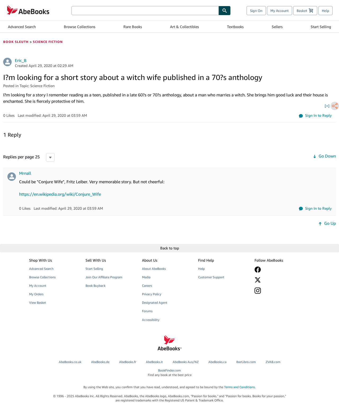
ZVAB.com (273, 362)
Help (325, 10)
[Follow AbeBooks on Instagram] (279, 291)
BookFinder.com (169, 372)
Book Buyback (95, 286)
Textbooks (235, 26)
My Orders (36, 294)
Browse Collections (79, 26)
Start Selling (321, 26)
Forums (147, 311)
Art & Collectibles (184, 26)
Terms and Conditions (239, 387)
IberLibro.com (246, 362)
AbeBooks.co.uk (70, 362)
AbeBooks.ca (217, 362)
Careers (147, 286)
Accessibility (150, 320)
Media (146, 277)
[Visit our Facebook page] (279, 269)
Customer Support (211, 277)
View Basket (37, 303)
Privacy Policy (151, 294)
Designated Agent (154, 303)
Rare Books (132, 26)
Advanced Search (22, 26)
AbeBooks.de (100, 362)
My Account (279, 10)
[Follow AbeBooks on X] (279, 279)
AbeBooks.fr (127, 362)
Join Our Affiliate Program (104, 277)
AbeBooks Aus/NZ (186, 362)
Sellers (277, 26)
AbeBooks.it (154, 362)
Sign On (256, 10)
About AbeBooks (154, 269)
